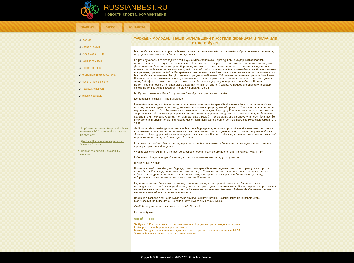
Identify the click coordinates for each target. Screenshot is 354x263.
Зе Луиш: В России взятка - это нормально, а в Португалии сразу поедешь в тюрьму (187, 224)
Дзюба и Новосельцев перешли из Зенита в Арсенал (102, 143)
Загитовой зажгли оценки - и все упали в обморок (165, 233)
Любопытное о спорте (95, 81)
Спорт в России (91, 47)
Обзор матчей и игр (93, 54)
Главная (87, 27)
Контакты (136, 27)
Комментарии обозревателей (99, 74)
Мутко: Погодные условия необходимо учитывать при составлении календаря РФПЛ (187, 230)
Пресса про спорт (92, 67)
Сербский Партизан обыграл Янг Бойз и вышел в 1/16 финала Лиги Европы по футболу (104, 131)
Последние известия (94, 88)
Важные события (92, 60)
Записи (111, 27)
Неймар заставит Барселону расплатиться (160, 227)
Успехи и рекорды (92, 95)
